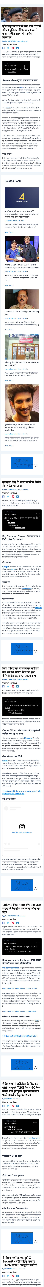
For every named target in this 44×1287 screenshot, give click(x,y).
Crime (15, 220)
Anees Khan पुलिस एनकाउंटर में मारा (16, 69)
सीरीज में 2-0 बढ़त (10, 1127)
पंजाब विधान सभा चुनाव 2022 (10, 968)
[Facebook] (3, 48)
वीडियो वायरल (28, 738)
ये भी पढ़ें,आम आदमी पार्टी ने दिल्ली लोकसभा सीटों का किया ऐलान (19, 1036)
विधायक (37, 1021)
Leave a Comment (22, 41)
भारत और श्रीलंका (34, 1138)
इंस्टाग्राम (5, 761)
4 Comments (21, 916)
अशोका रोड (38, 608)
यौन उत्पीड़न (11, 523)
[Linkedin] (17, 48)
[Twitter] (8, 48)
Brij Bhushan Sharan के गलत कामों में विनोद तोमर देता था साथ (21, 519)
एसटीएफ (21, 87)
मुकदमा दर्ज (15, 525)
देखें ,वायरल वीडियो (17, 713)
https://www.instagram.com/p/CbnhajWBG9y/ (19, 1011)
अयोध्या (8, 108)
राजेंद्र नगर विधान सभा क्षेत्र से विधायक (19, 952)
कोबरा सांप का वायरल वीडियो (16, 710)
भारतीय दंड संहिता (26, 589)
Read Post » (9, 232)
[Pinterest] (13, 48)
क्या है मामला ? (12, 72)
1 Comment (8, 220)
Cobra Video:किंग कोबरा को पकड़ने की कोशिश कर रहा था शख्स (21, 706)
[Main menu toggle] (22, 2)
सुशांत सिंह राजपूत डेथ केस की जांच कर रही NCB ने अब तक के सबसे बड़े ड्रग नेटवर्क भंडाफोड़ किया (20, 427)
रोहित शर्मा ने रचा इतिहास (15, 1129)
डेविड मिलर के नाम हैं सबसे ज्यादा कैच (25, 1132)
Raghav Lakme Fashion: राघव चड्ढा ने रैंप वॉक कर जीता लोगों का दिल (21, 948)
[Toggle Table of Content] (25, 66)
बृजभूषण (13, 569)
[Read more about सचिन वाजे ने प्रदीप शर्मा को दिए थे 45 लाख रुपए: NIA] (22, 299)
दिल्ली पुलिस (5, 567)
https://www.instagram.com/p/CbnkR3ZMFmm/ (19, 988)
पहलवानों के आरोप (20, 528)
